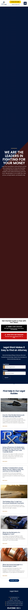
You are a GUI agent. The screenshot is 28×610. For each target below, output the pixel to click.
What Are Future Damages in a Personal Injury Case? (12, 565)
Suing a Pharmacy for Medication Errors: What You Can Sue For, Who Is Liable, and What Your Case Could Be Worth (14, 449)
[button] (25, 3)
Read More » (5, 426)
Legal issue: (6, 364)
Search (6, 377)
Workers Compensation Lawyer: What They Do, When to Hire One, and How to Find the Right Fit (13, 469)
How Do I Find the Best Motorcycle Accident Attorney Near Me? (13, 416)
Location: (5, 370)
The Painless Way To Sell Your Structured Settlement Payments (13, 502)
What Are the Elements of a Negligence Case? (11, 533)
